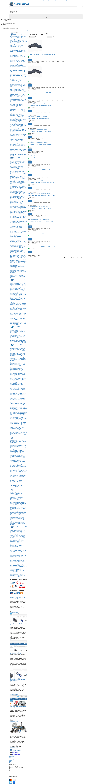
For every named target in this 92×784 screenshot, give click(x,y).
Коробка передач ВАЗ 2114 (16, 440)
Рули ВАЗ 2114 (22, 297)
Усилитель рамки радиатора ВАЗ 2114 (18, 234)
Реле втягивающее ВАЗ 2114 (16, 573)
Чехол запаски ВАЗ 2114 (19, 355)
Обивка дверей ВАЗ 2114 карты (19, 378)
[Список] (60, 36)
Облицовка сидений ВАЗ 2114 (19, 389)
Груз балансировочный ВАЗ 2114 (16, 492)
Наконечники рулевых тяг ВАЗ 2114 (17, 289)
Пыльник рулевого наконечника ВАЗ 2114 (16, 294)
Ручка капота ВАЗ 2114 (19, 400)
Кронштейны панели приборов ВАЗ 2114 (18, 419)
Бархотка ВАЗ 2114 (19, 241)
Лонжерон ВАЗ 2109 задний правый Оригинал (40, 144)
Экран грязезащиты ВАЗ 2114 (16, 265)
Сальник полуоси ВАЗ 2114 (17, 474)
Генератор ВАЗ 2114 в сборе (16, 531)
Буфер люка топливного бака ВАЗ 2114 (16, 192)
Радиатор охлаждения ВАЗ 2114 (17, 94)
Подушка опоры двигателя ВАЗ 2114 (18, 62)
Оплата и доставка (59, 0)
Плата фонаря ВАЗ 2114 (17, 338)
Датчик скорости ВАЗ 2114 (19, 305)
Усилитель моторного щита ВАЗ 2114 (17, 230)
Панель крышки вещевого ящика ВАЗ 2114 (17, 424)
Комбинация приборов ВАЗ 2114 (17, 558)
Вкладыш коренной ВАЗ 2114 (16, 49)
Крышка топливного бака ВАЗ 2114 (18, 118)
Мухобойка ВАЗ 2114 (14, 252)
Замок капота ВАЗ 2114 (19, 177)
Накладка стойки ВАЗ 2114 (15, 202)
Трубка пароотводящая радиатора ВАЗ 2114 (18, 98)
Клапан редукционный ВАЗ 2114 (16, 115)
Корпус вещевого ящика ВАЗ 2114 (16, 418)
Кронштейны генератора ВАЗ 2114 (17, 532)
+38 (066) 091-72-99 (13, 772)
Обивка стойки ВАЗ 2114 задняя (17, 380)
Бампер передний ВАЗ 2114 (18, 161)
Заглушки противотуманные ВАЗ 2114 (17, 247)
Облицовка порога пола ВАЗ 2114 (17, 385)
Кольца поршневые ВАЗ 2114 (16, 54)
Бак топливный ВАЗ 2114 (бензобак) (17, 109)
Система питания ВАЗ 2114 (16, 107)
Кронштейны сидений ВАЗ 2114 (16, 370)
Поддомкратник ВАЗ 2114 (18, 213)
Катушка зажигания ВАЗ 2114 (16, 542)
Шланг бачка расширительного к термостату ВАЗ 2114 (18, 102)
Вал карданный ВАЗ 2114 (18, 477)
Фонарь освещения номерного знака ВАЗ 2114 (18, 342)
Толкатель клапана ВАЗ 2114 (19, 72)
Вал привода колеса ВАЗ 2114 (17, 478)
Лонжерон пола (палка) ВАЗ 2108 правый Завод (40, 221)
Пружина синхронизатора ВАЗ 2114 (17, 453)
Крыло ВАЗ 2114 (13, 197)
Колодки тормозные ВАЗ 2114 (17, 310)
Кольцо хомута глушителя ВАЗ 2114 (17, 40)
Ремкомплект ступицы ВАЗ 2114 (16, 498)
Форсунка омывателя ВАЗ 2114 (19, 264)
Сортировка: (31, 36)
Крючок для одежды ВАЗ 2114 (19, 373)
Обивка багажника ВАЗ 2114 (16, 352)
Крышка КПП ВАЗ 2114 (17, 446)
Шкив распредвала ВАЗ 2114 (18, 75)
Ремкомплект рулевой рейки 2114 (17, 296)
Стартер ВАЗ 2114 (22, 560)
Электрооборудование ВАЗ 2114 (20, 526)
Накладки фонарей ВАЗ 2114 (20, 336)
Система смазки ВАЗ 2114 (18, 148)
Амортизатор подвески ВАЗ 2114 (19, 502)
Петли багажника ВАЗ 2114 (16, 209)
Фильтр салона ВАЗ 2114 (15, 172)
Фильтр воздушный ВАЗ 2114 (18, 140)
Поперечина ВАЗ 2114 (19, 216)
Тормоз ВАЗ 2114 (13, 318)
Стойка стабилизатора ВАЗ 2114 (17, 519)
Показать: (49, 36)
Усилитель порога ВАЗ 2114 (16, 233)
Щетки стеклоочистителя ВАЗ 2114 (16, 238)
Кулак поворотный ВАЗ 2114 (20, 496)
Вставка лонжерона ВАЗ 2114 (17, 193)
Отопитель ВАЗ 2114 (14, 167)
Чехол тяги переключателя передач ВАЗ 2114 (17, 459)
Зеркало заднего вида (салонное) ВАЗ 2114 (16, 361)
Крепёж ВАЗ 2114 (14, 347)
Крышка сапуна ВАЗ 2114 (15, 153)
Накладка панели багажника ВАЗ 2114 (18, 350)
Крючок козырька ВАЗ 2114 (15, 374)
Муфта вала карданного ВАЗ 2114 (18, 479)
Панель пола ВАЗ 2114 (15, 207)
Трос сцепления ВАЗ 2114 (17, 484)
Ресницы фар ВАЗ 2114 (17, 257)
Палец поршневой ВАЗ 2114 (17, 61)
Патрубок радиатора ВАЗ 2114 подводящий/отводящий (17, 90)
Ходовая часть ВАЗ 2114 (18, 489)
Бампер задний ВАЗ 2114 (18, 161)
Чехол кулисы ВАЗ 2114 (15, 408)
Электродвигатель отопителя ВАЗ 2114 (18, 173)
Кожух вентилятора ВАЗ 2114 (20, 84)
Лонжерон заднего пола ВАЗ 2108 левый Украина (41, 157)
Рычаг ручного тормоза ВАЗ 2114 (17, 315)
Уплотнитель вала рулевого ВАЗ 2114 (18, 300)
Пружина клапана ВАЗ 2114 (20, 67)
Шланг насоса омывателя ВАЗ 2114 (16, 237)
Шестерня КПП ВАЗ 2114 (18, 461)
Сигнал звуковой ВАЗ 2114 (16, 574)
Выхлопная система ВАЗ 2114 (16, 36)
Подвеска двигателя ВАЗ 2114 (16, 77)
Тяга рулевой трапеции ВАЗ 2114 (17, 299)
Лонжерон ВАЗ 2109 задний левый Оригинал (39, 131)
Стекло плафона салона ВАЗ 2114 (17, 556)
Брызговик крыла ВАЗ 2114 (15, 190)
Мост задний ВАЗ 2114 (15, 471)
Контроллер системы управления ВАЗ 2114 (18, 150)
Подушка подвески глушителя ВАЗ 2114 (18, 41)
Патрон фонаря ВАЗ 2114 (15, 337)
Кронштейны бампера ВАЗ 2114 (17, 163)
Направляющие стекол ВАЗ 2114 (17, 203)
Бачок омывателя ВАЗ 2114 (18, 242)
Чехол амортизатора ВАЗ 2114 (17, 521)
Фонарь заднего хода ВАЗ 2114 (16, 341)
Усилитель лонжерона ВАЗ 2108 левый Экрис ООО (41, 234)
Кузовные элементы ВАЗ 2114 (16, 185)
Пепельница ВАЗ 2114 (15, 393)
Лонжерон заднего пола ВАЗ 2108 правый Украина (41, 170)
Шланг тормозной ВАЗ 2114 (18, 324)
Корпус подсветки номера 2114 (16, 250)
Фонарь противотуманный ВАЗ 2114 (18, 334)
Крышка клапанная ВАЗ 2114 (17, 57)
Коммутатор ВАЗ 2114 (14, 570)
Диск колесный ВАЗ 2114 (17, 494)
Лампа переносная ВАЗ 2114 (19, 551)
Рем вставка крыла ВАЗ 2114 (17, 219)
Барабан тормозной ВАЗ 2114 (18, 304)
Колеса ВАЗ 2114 (13, 492)
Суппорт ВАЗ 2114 (22, 317)
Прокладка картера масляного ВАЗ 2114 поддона (16, 64)
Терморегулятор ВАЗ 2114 (18, 136)
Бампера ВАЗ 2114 (14, 159)
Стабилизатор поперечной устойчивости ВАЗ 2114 (17, 518)
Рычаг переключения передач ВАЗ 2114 (17, 454)
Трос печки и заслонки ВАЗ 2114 (19, 171)
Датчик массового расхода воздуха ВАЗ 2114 (18, 111)
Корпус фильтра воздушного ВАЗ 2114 (17, 117)
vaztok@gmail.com (15, 752)
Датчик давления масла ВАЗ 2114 (18, 148)
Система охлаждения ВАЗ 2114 (16, 79)
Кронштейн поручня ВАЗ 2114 (16, 369)
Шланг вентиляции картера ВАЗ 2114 (18, 76)
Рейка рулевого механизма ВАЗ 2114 (18, 295)
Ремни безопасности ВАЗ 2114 (16, 397)
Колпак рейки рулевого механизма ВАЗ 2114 (18, 285)
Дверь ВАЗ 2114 (22, 193)
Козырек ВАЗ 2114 (22, 249)
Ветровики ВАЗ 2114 (17, 243)
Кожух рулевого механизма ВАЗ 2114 (17, 365)
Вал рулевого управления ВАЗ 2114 (17, 284)
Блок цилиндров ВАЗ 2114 (15, 45)
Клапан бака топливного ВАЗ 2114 (17, 113)
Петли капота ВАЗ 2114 (17, 211)
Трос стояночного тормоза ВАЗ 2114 (17, 319)
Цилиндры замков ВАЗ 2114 (18, 183)
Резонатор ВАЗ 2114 (14, 42)
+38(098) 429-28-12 (13, 10)
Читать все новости (14, 612)
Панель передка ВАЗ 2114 (19, 206)
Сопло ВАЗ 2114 (16, 432)
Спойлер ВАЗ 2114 (16, 262)
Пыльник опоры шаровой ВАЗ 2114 (17, 513)
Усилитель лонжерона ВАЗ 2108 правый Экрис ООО (41, 246)
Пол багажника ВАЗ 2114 (17, 214)
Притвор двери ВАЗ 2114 (19, 217)
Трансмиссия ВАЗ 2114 (18, 438)
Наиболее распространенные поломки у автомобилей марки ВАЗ (18, 652)
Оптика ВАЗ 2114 (16, 326)
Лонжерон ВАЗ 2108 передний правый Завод (39, 118)
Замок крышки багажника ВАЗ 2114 (17, 178)
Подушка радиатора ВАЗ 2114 (19, 93)
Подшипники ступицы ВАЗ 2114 (16, 497)
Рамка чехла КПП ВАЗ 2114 (17, 396)
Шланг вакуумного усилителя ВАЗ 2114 (18, 322)
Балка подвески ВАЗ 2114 (15, 503)
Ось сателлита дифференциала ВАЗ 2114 (18, 472)
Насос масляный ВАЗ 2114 (17, 153)
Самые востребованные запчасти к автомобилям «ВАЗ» (17, 680)
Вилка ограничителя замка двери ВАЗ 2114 (18, 175)
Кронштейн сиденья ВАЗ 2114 (19, 196)
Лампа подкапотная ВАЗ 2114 (16, 552)
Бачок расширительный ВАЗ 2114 (16, 81)
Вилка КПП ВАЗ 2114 (18, 441)
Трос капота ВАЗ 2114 (17, 228)
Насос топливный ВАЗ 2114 (16, 121)
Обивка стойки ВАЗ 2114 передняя (18, 381)
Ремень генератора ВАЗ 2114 (16, 534)
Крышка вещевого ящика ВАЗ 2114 (17, 420)
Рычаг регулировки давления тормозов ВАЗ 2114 (18, 314)
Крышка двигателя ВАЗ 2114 (16, 56)
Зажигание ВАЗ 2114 (17, 540)
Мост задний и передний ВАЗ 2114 (18, 467)
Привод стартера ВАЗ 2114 (15, 561)
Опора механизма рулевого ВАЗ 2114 (18, 290)
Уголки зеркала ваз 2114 (15, 405)
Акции (64, 0)
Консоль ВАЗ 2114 (16, 416)
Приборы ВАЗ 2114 (14, 557)
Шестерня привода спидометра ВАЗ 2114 (16, 466)
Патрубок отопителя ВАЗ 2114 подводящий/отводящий (17, 169)
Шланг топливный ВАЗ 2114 (18, 104)
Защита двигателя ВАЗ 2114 (18, 78)
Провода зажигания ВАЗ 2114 (16, 546)
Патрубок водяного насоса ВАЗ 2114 (17, 88)
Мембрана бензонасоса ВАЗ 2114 (18, 120)
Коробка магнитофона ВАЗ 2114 (17, 416)
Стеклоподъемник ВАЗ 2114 (16, 223)
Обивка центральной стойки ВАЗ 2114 (16, 384)
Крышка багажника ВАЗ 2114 (16, 198)
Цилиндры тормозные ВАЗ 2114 (16, 322)
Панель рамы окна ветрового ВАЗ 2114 (18, 208)
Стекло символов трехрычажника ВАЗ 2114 (18, 433)
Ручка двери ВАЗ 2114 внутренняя (17, 399)
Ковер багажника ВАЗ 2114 (18, 349)
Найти (80, 8)
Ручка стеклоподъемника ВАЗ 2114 (16, 402)
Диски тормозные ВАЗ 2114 (18, 308)
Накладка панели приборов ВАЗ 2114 (18, 423)
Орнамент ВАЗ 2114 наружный (19, 255)
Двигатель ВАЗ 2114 (17, 34)
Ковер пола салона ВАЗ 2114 (16, 364)
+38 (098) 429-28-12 (13, 771)
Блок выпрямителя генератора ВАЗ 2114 (17, 529)
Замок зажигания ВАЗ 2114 (17, 541)
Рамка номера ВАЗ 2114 (15, 256)
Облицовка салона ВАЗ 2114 (16, 357)
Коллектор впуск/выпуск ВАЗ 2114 (17, 52)
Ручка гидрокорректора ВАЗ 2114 (15, 429)
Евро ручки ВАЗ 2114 (18, 245)
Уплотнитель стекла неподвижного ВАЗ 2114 (17, 274)
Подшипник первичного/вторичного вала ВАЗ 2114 (16, 451)
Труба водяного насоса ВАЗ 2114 (17, 97)
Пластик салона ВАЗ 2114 (18, 344)
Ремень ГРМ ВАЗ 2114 (15, 69)
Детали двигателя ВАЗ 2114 (20, 44)
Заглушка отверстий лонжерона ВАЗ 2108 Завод (40, 93)
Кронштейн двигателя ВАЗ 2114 (16, 55)
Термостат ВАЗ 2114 (17, 96)
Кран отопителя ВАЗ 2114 (18, 166)
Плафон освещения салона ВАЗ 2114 (18, 555)
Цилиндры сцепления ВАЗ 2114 (16, 486)
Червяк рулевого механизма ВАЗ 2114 (18, 302)
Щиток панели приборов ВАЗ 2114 (20, 436)
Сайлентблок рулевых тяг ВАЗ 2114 (17, 298)
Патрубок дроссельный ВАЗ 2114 (19, 125)
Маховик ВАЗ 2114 (20, 59)
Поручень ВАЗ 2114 (18, 395)
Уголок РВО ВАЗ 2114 (21, 228)
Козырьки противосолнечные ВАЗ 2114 (16, 367)
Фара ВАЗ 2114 (19, 334)
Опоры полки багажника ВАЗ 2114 (17, 354)
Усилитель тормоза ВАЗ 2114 (20, 320)
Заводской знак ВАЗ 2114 (15, 246)
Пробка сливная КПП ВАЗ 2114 (17, 452)
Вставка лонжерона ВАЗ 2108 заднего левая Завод (41, 54)
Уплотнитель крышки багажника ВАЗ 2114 (16, 273)
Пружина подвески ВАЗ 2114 (20, 512)
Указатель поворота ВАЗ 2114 (19, 331)
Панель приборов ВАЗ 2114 (16, 426)
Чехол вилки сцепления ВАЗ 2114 (17, 487)
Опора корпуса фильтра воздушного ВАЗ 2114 (17, 122)
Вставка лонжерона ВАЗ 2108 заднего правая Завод (41, 80)
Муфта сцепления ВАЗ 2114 (16, 484)
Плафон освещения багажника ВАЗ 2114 (18, 553)
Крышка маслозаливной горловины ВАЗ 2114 (18, 151)
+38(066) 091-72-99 (13, 11)
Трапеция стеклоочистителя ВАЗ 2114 (16, 227)
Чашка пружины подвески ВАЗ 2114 (18, 520)
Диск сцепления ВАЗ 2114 (19, 482)
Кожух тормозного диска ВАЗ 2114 (18, 309)
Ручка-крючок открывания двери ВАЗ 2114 (17, 404)
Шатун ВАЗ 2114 (13, 74)
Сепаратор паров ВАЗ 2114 (20, 134)
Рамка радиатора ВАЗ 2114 (16, 218)
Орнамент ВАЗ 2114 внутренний (20, 392)
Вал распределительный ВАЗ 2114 (16, 47)
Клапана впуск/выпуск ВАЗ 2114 (19, 51)
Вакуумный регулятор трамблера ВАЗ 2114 (18, 567)
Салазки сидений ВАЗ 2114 (17, 220)
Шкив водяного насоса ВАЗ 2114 (17, 100)
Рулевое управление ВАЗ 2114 (16, 283)
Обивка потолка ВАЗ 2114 (15, 379)
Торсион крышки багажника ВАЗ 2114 (18, 224)
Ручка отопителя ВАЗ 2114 (17, 430)
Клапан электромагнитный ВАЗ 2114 (17, 116)
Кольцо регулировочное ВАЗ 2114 (20, 470)
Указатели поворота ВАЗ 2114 (16, 328)
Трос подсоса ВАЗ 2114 (21, 138)
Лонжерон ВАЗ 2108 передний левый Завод (39, 105)
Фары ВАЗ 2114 (13, 332)
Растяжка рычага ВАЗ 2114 (15, 514)
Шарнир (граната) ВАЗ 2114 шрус (16, 481)
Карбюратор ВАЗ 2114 (15, 113)
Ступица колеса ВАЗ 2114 (15, 499)
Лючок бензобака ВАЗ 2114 (20, 200)
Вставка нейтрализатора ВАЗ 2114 (18, 37)
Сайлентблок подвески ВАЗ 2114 (17, 516)
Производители (12, 762)
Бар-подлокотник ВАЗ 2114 (17, 357)
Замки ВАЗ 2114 (13, 175)
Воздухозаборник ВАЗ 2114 (16, 110)
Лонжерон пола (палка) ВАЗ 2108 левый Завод (40, 208)
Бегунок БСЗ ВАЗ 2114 (17, 565)
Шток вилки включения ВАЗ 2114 (17, 462)
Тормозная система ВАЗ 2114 (16, 303)
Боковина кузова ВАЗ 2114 (18, 188)
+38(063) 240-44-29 (13, 12)
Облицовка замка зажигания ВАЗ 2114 (18, 545)
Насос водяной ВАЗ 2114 (15, 88)
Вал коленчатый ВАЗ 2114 (16, 46)
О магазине (45, 0)
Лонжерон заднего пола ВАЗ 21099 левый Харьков (41, 182)
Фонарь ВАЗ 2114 (21, 340)
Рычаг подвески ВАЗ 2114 (17, 515)
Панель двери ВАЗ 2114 (15, 205)
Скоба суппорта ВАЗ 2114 (17, 316)
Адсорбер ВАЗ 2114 (22, 108)
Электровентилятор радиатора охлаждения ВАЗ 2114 (16, 106)
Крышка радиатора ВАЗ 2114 (19, 86)
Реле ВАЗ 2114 (16, 560)
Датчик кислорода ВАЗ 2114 (20, 39)
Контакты (68, 0)
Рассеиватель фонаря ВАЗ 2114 (17, 339)
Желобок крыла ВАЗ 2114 (15, 195)
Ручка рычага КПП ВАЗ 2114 (18, 401)
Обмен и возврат (51, 0)
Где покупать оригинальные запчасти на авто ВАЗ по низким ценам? (18, 707)
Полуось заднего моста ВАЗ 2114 (17, 473)
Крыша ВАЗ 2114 (20, 197)
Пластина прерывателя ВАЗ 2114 (17, 126)
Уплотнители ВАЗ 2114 (15, 266)
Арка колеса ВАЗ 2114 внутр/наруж (17, 185)
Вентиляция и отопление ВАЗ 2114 (17, 164)
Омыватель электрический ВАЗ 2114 (16, 572)
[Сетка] (62, 36)
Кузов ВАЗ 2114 (16, 157)
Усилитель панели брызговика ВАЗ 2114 (18, 232)
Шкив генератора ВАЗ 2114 (17, 534)
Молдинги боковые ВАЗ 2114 (16, 251)
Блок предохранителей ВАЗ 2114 (17, 566)
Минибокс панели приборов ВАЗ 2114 (18, 421)
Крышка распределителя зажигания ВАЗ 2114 (18, 543)
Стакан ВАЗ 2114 (17, 222)
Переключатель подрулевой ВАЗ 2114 (18, 394)
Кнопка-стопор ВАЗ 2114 (19, 363)
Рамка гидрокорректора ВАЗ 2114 (17, 426)
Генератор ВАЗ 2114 (14, 529)
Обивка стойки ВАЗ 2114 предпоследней (18, 382)
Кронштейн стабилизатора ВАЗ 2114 (15, 506)
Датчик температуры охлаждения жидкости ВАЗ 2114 (17, 83)
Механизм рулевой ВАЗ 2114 (19, 288)
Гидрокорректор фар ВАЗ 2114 (16, 569)
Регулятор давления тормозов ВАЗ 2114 (16, 312)
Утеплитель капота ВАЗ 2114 (20, 407)
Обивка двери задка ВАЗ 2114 (17, 352)
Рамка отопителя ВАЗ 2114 (17, 428)
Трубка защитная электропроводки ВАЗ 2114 (17, 576)
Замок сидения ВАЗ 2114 (15, 180)
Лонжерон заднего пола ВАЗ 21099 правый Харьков (41, 195)
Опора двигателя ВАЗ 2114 (16, 60)
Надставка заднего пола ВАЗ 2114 (17, 201)
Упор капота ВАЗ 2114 (14, 230)
